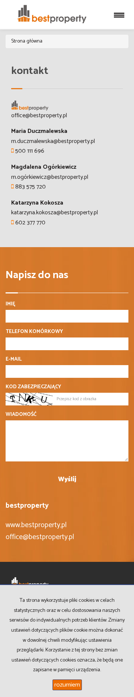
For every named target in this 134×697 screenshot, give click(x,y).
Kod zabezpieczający (33, 387)
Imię (10, 304)
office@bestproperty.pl (39, 116)
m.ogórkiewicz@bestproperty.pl (49, 177)
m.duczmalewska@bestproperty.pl (53, 141)
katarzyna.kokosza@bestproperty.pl (54, 213)
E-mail (14, 359)
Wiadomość (21, 414)
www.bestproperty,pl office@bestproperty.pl (40, 531)
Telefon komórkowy (34, 332)
